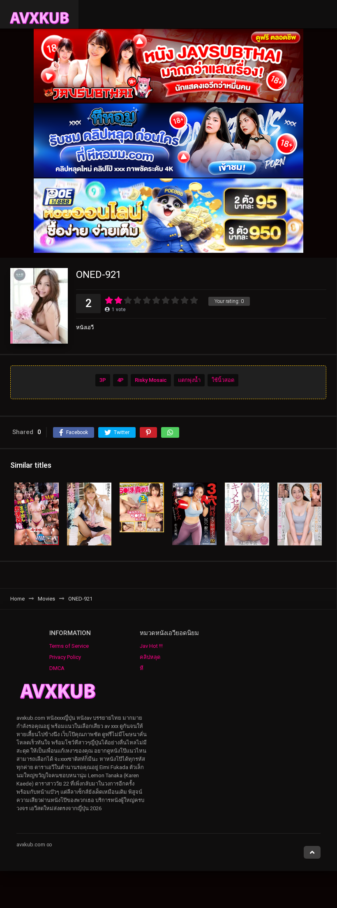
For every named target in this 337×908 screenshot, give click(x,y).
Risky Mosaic (151, 380)
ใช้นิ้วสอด (223, 380)
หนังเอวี (85, 327)
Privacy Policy (65, 657)
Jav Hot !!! (151, 646)
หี (141, 668)
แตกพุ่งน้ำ (189, 380)
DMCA (57, 668)
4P (120, 380)
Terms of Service (69, 646)
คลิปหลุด (150, 657)
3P (102, 380)
